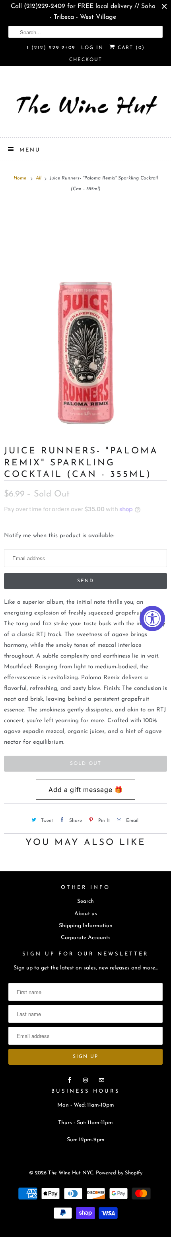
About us (85, 914)
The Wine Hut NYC (70, 1173)
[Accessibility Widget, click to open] (152, 618)
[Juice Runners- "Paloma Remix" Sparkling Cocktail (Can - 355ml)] (85, 315)
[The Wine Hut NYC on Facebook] (69, 1080)
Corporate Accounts (86, 938)
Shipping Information (86, 926)
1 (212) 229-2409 (51, 47)
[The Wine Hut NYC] (85, 104)
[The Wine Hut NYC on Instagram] (85, 1080)
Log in (92, 47)
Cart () (130, 47)
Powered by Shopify (119, 1173)
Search (85, 901)
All (39, 178)
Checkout (85, 59)
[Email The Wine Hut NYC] (101, 1080)
